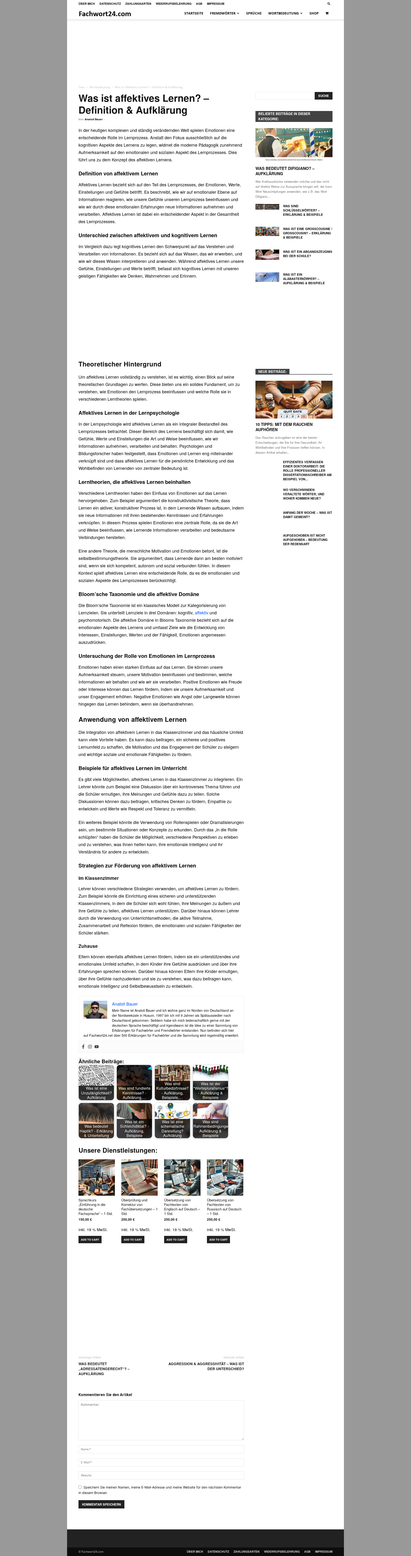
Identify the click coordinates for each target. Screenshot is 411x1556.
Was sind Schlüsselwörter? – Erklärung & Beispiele (303, 210)
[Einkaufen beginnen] (327, 13)
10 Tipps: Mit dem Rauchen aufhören (284, 426)
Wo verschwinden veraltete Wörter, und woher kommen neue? (303, 494)
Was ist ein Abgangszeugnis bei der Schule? (307, 253)
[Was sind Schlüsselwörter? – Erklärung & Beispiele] (267, 207)
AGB (199, 3)
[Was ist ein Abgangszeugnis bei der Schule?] (267, 255)
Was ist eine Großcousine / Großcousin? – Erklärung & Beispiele (307, 233)
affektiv (201, 612)
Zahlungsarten (138, 3)
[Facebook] (83, 1047)
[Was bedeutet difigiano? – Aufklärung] (294, 145)
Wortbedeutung (283, 13)
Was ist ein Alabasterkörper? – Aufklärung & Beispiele (304, 278)
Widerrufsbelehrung (173, 3)
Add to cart (90, 1239)
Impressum (215, 3)
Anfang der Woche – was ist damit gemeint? (307, 514)
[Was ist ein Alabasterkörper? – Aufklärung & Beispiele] (267, 277)
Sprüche (254, 13)
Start (81, 87)
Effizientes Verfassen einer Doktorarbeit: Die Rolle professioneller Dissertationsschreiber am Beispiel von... (307, 470)
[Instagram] (90, 1047)
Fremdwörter (222, 13)
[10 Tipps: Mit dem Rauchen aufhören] (294, 400)
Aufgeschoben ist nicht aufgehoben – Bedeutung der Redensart (305, 539)
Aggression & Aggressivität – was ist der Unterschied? (206, 1366)
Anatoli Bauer (94, 119)
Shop (314, 13)
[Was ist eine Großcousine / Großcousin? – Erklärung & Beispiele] (267, 231)
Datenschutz (110, 3)
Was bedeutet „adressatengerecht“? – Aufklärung (103, 1368)
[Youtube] (96, 1047)
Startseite (193, 13)
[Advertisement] (205, 49)
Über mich (86, 3)
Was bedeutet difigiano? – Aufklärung (284, 170)
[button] (329, 3)
